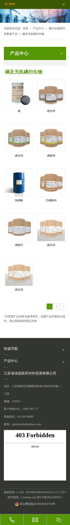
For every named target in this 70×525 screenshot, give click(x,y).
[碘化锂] (51, 226)
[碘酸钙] (19, 226)
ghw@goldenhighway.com (26, 424)
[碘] (19, 92)
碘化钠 (19, 155)
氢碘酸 (19, 200)
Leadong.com (28, 497)
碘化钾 (51, 111)
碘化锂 (51, 245)
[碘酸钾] (51, 137)
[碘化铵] (19, 271)
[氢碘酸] (19, 182)
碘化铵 (19, 289)
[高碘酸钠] (51, 182)
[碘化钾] (51, 92)
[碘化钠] (19, 137)
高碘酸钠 (51, 200)
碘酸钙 (19, 245)
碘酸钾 (51, 155)
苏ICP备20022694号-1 (50, 497)
